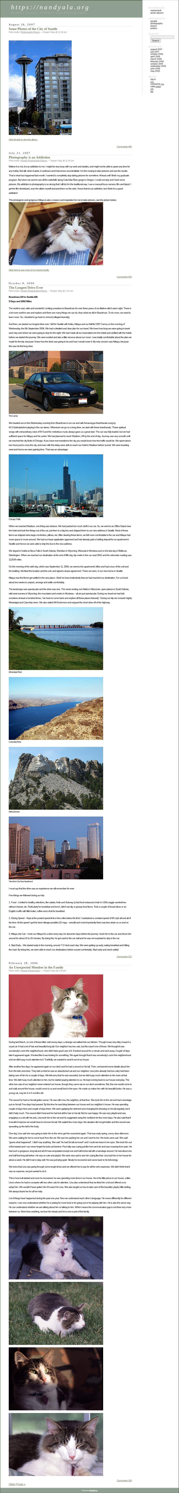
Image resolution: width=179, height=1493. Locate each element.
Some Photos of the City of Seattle (33, 29)
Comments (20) (124, 276)
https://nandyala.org (50, 7)
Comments (157, 84)
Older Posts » (17, 1484)
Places (36, 32)
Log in (153, 79)
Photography (27, 32)
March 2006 (156, 59)
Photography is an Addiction (29, 157)
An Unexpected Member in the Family (36, 967)
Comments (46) (124, 146)
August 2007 (156, 49)
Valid (156, 86)
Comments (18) (124, 1480)
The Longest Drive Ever (26, 287)
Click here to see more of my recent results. (29, 270)
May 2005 (155, 71)
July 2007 (155, 52)
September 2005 (158, 66)
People (24, 160)
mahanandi (156, 10)
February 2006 (157, 61)
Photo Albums (157, 13)
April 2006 (155, 56)
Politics (154, 28)
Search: (154, 33)
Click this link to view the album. (23, 139)
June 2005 (155, 68)
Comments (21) (124, 956)
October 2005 (157, 64)
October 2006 (157, 54)
